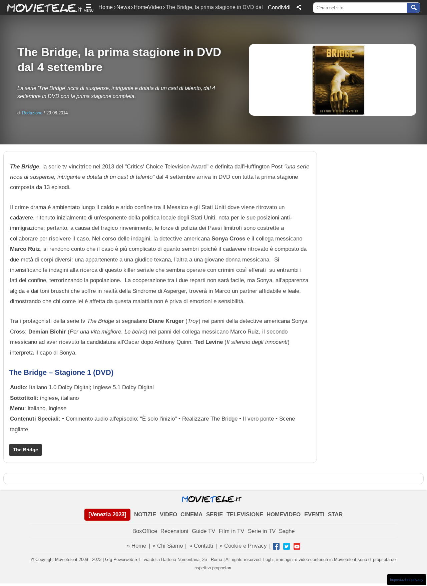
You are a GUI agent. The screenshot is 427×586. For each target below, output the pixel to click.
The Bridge (25, 449)
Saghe (287, 531)
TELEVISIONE (245, 514)
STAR (335, 514)
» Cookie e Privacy (243, 546)
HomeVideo (148, 7)
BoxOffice (144, 531)
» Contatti (201, 546)
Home (105, 7)
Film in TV (231, 531)
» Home (136, 546)
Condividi (279, 7)
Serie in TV (262, 531)
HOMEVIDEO (284, 514)
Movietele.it (41, 7)
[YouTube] (297, 546)
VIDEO (168, 514)
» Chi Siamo (167, 546)
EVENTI (314, 514)
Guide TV (203, 531)
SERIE (214, 514)
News (123, 7)
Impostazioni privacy (406, 580)
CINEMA (191, 514)
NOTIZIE (145, 514)
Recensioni (174, 531)
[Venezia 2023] (107, 514)
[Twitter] (286, 546)
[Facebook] (276, 546)
